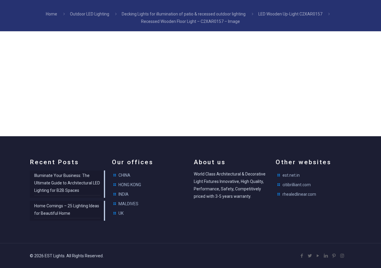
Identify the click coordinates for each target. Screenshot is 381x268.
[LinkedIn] (326, 255)
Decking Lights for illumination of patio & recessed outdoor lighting (184, 14)
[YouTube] (318, 255)
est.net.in (291, 175)
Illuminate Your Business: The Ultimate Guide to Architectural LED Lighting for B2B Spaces (67, 183)
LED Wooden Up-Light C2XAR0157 (290, 14)
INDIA (123, 194)
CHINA (124, 175)
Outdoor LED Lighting (89, 14)
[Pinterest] (334, 255)
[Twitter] (310, 255)
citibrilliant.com (296, 184)
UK (121, 213)
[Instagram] (342, 255)
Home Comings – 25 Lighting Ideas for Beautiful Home (66, 209)
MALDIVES (128, 203)
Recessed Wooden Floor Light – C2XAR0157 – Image (190, 21)
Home (51, 14)
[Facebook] (302, 255)
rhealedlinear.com (299, 194)
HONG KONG (129, 184)
